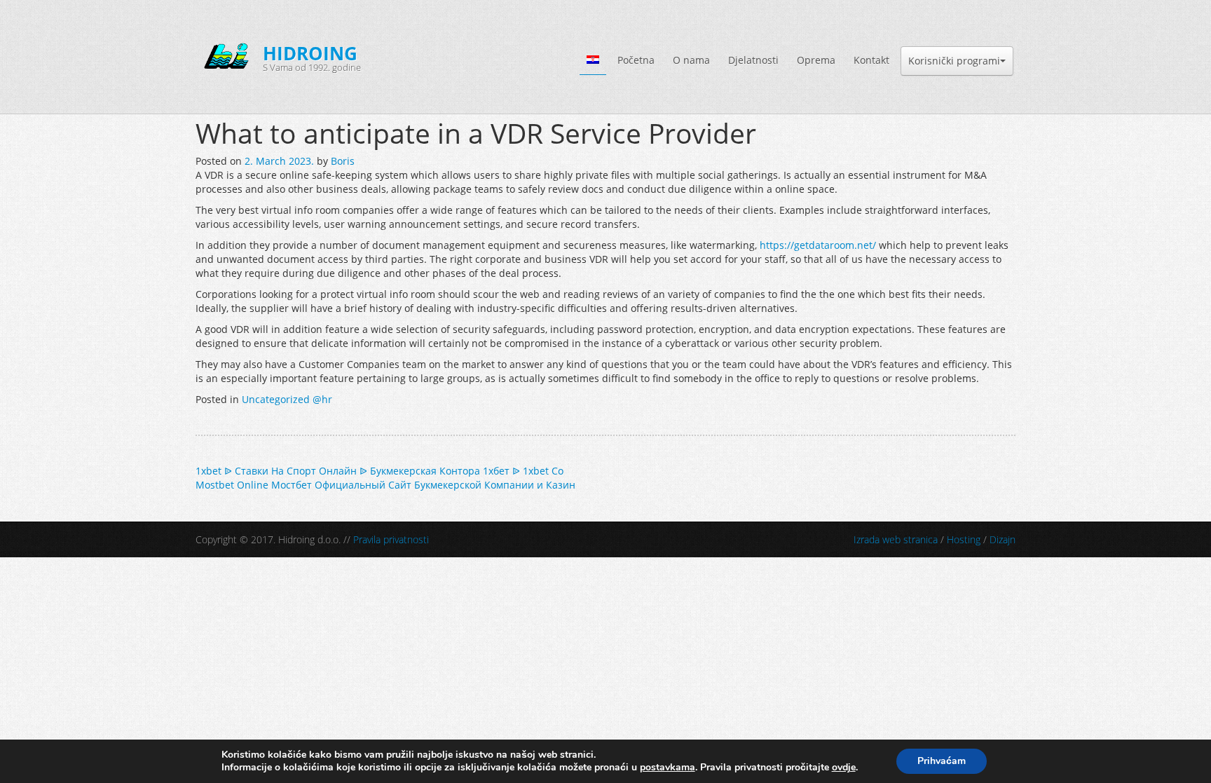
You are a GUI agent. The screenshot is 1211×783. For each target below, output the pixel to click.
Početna (636, 60)
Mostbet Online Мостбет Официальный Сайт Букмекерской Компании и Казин (385, 484)
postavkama (667, 767)
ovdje (844, 767)
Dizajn (1002, 539)
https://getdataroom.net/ (818, 245)
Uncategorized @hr (287, 399)
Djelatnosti (753, 60)
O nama (691, 60)
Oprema (816, 60)
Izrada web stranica (896, 539)
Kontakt (871, 60)
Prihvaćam (941, 761)
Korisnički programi (954, 60)
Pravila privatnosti (391, 539)
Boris (343, 161)
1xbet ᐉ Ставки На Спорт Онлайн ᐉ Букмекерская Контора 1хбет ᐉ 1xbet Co (379, 470)
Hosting (963, 539)
